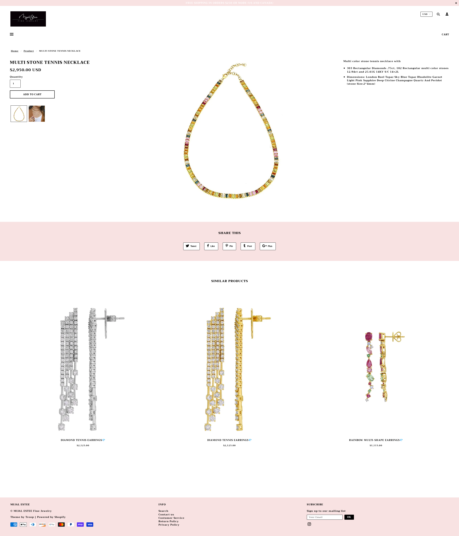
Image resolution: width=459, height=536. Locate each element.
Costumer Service (171, 518)
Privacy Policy (168, 525)
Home (14, 51)
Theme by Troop (22, 517)
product (29, 51)
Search (163, 511)
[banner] (28, 19)
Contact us (166, 514)
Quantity (15, 77)
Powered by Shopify (51, 517)
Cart (445, 34)
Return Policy (168, 521)
